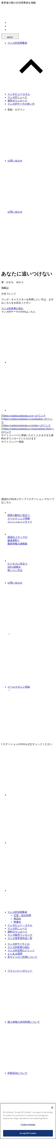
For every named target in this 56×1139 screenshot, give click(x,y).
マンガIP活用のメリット (21, 950)
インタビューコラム (18, 94)
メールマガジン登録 (18, 687)
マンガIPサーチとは (18, 944)
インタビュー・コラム (19, 925)
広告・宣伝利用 (22, 915)
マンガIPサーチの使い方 (21, 104)
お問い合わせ (14, 582)
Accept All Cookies (28, 1133)
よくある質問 (14, 953)
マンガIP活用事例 (17, 43)
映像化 (17, 922)
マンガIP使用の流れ (12, 308)
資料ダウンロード (17, 100)
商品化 (17, 918)
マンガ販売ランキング (19, 935)
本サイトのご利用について (22, 957)
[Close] (52, 1107)
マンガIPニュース (17, 97)
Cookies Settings (28, 1124)
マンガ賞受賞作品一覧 (19, 938)
